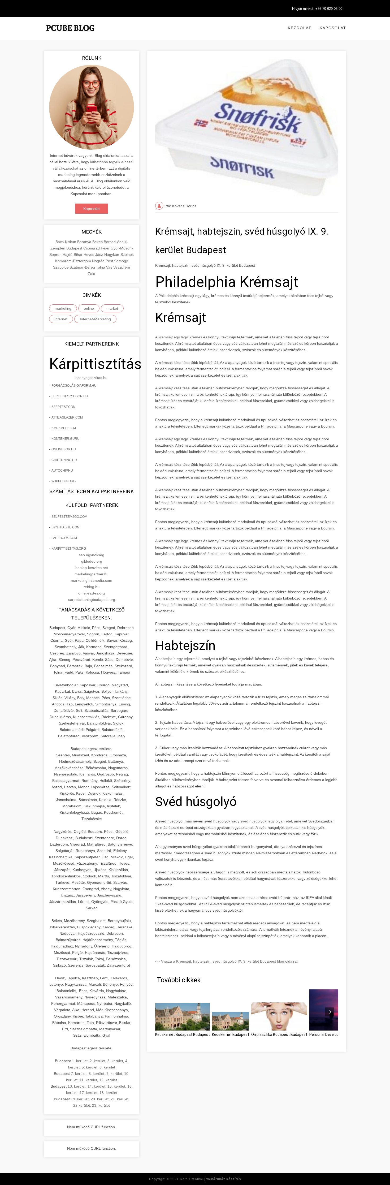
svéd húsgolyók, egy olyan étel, (266, 821)
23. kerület (101, 1105)
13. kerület (76, 1086)
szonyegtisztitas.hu (91, 378)
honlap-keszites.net (91, 568)
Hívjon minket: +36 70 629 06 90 (317, 9)
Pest (110, 261)
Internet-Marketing (95, 319)
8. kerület (96, 1073)
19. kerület (80, 1099)
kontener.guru (65, 439)
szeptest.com (63, 407)
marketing (63, 308)
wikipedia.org (63, 481)
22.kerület (81, 1105)
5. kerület (89, 1067)
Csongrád (92, 248)
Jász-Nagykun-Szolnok (114, 254)
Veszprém (121, 267)
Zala (91, 274)
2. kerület (97, 1061)
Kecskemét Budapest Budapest (182, 1034)
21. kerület (119, 1099)
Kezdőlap (300, 28)
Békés (98, 242)
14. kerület (96, 1086)
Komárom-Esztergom (73, 261)
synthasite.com (65, 527)
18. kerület (108, 1093)
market (112, 308)
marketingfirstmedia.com (91, 580)
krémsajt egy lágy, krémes (180, 337)
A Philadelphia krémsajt (175, 296)
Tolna (101, 267)
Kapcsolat (333, 28)
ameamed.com (63, 428)
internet (61, 319)
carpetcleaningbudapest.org (91, 599)
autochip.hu (62, 470)
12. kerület (108, 1080)
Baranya (84, 242)
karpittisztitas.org (68, 548)
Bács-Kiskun (66, 242)
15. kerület (116, 1086)
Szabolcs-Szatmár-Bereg (74, 267)
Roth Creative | (210, 1179)
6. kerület (107, 1067)
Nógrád (99, 261)
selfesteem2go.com (69, 517)
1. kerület (80, 1061)
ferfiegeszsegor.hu (69, 396)
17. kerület (88, 1093)
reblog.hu (91, 587)
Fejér (106, 248)
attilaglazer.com (67, 417)
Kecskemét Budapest (230, 1034)
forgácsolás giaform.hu (74, 385)
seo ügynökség (91, 555)
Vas (109, 267)
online (89, 308)
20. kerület (100, 1099)
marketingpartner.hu (92, 574)
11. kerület (88, 1080)
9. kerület (114, 1073)
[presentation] (329, 1011)
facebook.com (64, 538)
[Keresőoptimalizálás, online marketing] (70, 34)
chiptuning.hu (64, 460)
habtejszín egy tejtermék (179, 659)
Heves (89, 254)
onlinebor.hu (63, 449)
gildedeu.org (91, 561)
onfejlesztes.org (91, 593)
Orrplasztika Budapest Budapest (279, 1034)
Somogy (121, 261)
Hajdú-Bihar (73, 254)
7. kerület (78, 1073)
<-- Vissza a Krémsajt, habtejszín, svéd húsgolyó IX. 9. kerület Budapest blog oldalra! (226, 961)
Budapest (74, 248)
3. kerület (115, 1061)
